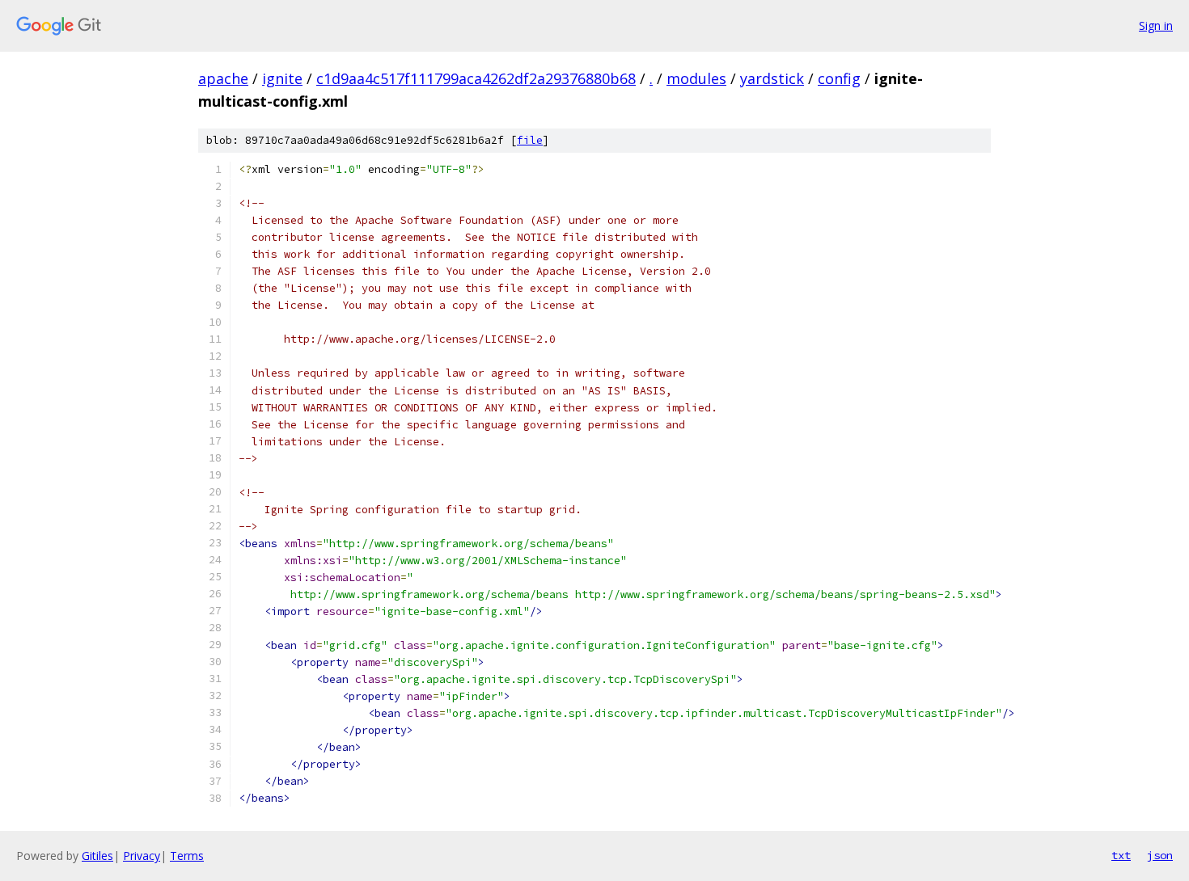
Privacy (141, 855)
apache (223, 78)
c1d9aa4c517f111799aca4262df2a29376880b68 (476, 78)
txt (1121, 855)
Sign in (1156, 25)
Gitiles (97, 855)
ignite (282, 78)
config (839, 78)
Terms (187, 855)
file (530, 140)
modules (696, 78)
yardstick (772, 78)
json (1160, 855)
